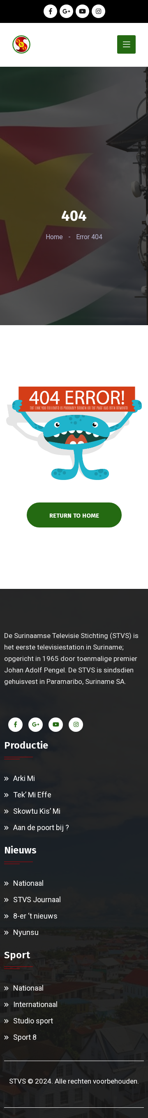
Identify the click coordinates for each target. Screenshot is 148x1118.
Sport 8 (25, 1037)
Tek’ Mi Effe (32, 794)
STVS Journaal (37, 899)
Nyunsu (26, 932)
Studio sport (33, 1020)
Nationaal (28, 883)
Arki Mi (24, 778)
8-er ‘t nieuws (35, 916)
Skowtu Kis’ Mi (36, 811)
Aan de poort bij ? (41, 827)
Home (54, 237)
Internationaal (35, 1004)
